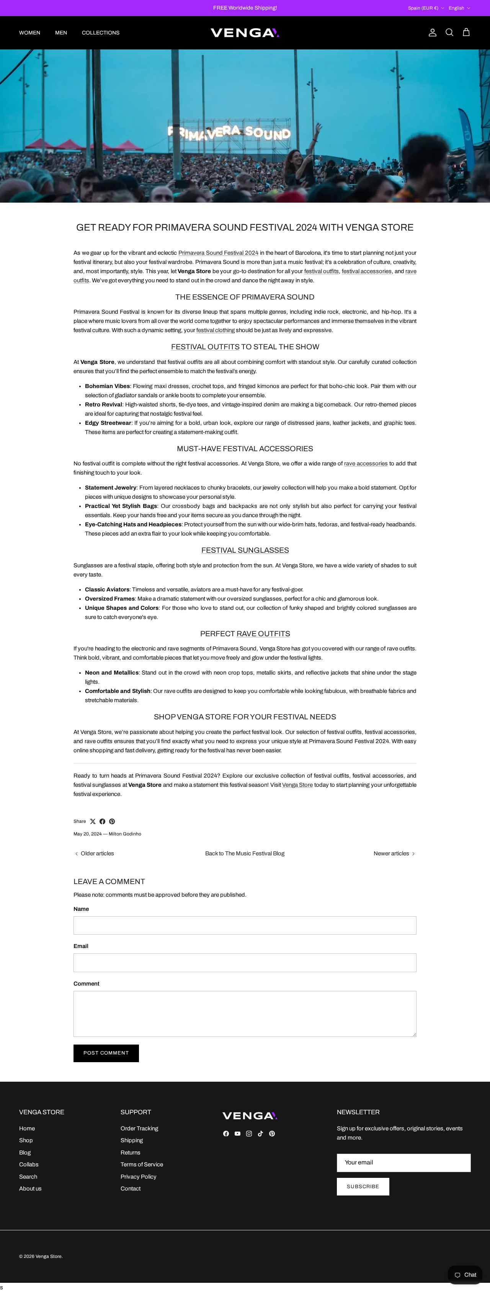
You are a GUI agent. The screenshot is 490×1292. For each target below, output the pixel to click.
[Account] (431, 32)
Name (81, 909)
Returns (130, 1153)
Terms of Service (142, 1164)
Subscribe (363, 1186)
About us (30, 1189)
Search (28, 1177)
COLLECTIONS (100, 33)
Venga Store (297, 785)
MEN (61, 33)
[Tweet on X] (93, 821)
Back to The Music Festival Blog (244, 853)
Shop (26, 1140)
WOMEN (29, 33)
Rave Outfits (263, 634)
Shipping (132, 1140)
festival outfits (321, 271)
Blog (25, 1153)
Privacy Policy (139, 1177)
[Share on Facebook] (102, 821)
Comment (87, 984)
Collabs (29, 1164)
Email (81, 946)
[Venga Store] (245, 33)
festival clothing (215, 330)
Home (27, 1128)
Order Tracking (139, 1128)
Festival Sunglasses (245, 550)
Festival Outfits (205, 347)
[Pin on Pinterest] (112, 821)
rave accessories (366, 463)
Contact (130, 1189)
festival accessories (367, 271)
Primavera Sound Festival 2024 (218, 253)
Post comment (106, 1053)
